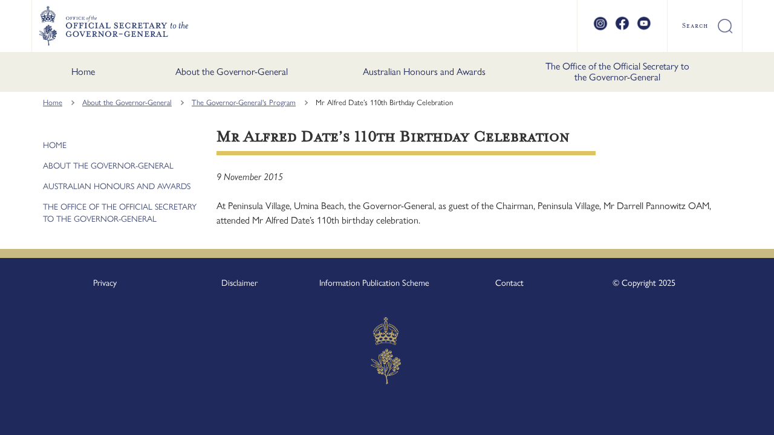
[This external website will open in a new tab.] (600, 28)
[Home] (113, 26)
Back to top (733, 417)
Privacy (105, 282)
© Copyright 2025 (644, 282)
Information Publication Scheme (374, 282)
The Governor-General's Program (244, 102)
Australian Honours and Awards (424, 71)
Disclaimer (239, 282)
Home (83, 71)
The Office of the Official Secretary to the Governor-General (617, 71)
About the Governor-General (231, 71)
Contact (509, 282)
